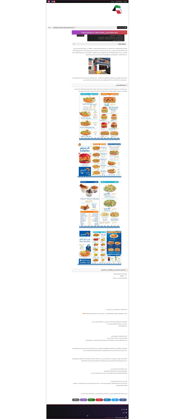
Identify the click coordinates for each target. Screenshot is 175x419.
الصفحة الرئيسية (119, 37)
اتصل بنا (125, 1)
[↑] (87, 416)
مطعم (124, 413)
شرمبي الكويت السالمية (118, 38)
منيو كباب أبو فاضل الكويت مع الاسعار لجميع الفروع (84, 27)
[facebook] (52, 2)
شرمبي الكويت (100, 37)
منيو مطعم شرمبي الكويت (117, 40)
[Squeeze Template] (126, 417)
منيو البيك (123, 409)
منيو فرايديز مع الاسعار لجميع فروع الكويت (61, 27)
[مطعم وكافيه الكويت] (117, 9)
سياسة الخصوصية (119, 1)
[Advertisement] (73, 13)
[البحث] (49, 2)
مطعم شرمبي (100, 38)
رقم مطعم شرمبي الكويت (109, 37)
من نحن (112, 1)
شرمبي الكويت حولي (108, 38)
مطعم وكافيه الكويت (109, 417)
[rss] (54, 2)
